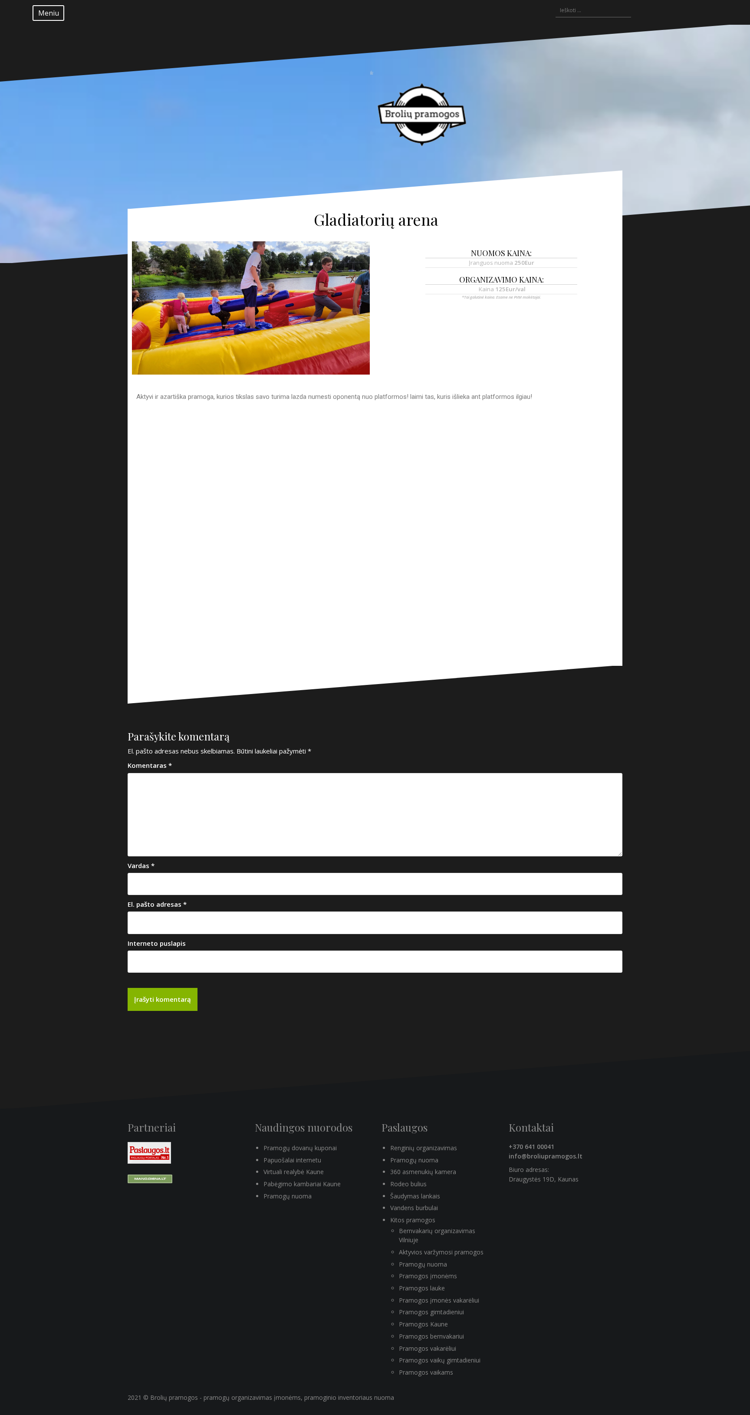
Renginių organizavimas (423, 1148)
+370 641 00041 (531, 1146)
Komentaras (150, 765)
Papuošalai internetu (292, 1160)
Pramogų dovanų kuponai (300, 1148)
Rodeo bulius (408, 1184)
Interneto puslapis (157, 943)
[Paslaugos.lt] (149, 1152)
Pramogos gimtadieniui (431, 1312)
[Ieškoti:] (589, 10)
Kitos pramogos (412, 1220)
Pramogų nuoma (287, 1196)
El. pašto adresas (157, 904)
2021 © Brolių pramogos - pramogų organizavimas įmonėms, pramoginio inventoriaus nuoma (261, 1397)
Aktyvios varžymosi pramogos (441, 1252)
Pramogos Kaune (423, 1324)
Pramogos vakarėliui (427, 1348)
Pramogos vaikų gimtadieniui (439, 1360)
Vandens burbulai (414, 1208)
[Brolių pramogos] (424, 109)
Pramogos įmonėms (428, 1276)
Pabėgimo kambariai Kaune (302, 1184)
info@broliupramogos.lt (545, 1156)
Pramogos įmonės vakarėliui (439, 1300)
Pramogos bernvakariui (431, 1336)
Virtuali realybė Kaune (293, 1172)
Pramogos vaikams (426, 1372)
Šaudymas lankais (415, 1196)
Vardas (141, 865)
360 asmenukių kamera (423, 1172)
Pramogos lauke (422, 1288)
